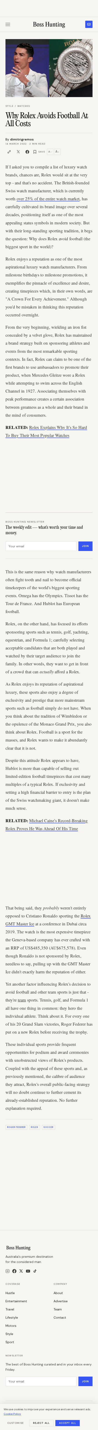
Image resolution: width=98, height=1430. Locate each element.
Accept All (67, 1423)
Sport (9, 1342)
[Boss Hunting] (49, 24)
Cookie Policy (12, 1414)
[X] (21, 1271)
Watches (23, 106)
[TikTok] (35, 1271)
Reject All (41, 1423)
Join (85, 546)
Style (9, 106)
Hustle (10, 1293)
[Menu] (7, 24)
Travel (9, 1309)
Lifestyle (11, 1317)
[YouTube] (28, 1271)
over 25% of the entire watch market (48, 198)
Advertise (61, 1301)
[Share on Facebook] (27, 151)
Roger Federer (16, 1127)
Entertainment (16, 1301)
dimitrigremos (22, 139)
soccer (48, 1127)
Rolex (34, 1127)
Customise (15, 1423)
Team (58, 1309)
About (58, 1293)
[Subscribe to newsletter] (89, 24)
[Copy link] (9, 151)
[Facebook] (14, 1271)
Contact (60, 1317)
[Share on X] (18, 151)
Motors (10, 1326)
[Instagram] (7, 1271)
